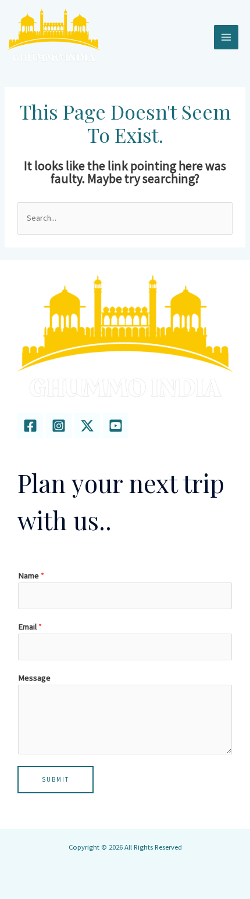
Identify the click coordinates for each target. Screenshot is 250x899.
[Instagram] (59, 425)
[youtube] (115, 425)
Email (30, 626)
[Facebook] (30, 425)
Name (31, 575)
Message (34, 678)
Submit (55, 779)
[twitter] (87, 425)
